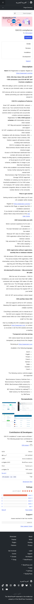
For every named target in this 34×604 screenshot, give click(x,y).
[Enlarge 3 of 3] (30, 414)
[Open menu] (2, 2)
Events (14, 554)
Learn (30, 551)
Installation (27, 52)
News (30, 539)
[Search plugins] (15, 13)
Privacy (30, 545)
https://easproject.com (18, 325)
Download (28, 37)
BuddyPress (27, 574)
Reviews (28, 48)
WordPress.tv (27, 559)
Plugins (14, 542)
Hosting (30, 542)
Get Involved (12, 551)
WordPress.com (26, 565)
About (30, 536)
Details (28, 44)
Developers (29, 556)
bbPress (29, 571)
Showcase (13, 536)
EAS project (28, 33)
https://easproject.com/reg (24, 73)
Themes (13, 539)
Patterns (13, 545)
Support (28, 61)
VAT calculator (5, 476)
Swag (13, 559)
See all (4, 510)
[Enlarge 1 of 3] (30, 404)
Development (27, 56)
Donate (13, 556)
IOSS (15, 476)
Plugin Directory (28, 7)
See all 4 (4, 473)
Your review (28, 510)
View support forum (26, 526)
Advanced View (27, 481)
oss (11, 476)
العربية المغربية (24, 581)
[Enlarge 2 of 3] (14, 404)
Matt (30, 568)
